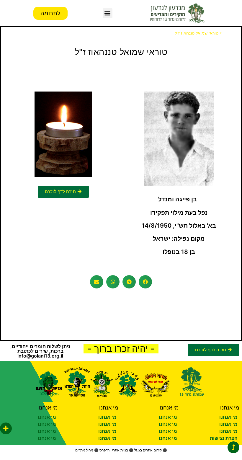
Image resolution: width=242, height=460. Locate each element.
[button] (107, 13)
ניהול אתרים (84, 450)
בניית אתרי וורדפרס (113, 450)
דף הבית (230, 33)
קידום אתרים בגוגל (148, 450)
